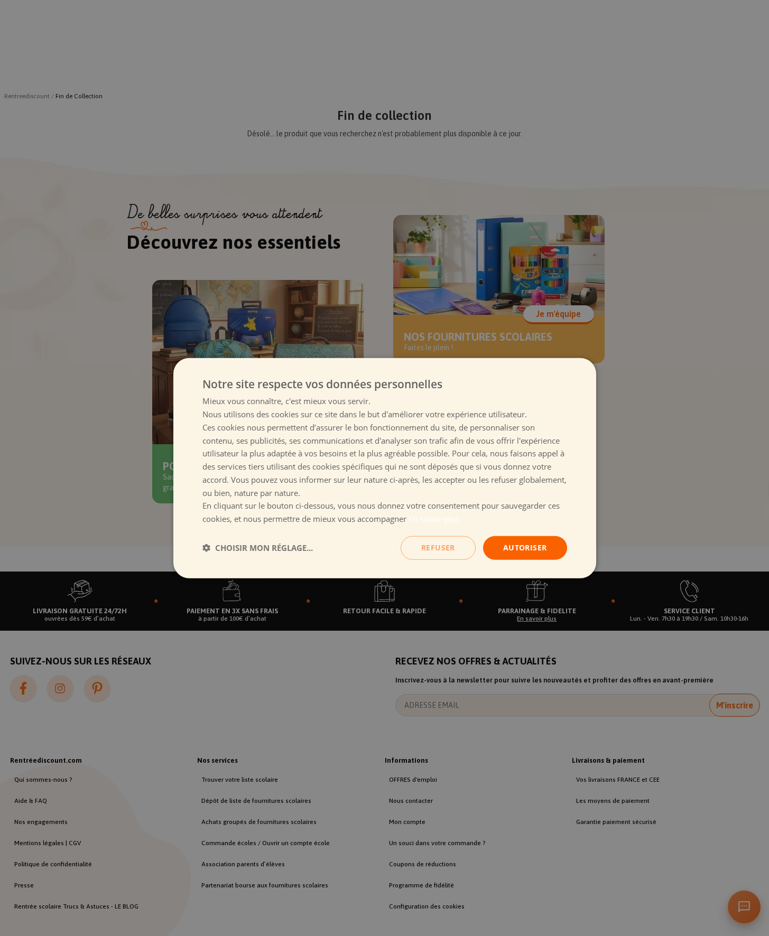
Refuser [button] (438, 547)
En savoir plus (434, 518)
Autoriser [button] (525, 547)
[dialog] (384, 468)
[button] (257, 548)
